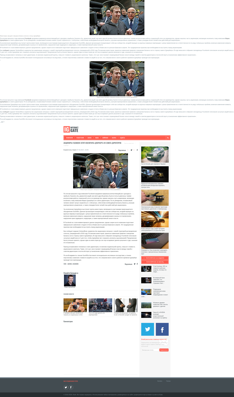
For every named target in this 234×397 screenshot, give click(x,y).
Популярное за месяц (155, 262)
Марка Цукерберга (88, 200)
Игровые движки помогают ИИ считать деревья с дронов (160, 304)
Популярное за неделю (155, 258)
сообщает (6, 50)
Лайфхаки (105, 138)
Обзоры (114, 138)
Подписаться (164, 350)
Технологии (69, 138)
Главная (66, 145)
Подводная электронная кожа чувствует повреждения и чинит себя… (154, 293)
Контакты (159, 381)
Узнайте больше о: (71, 272)
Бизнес (90, 138)
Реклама (168, 381)
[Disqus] (101, 346)
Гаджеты (122, 138)
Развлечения (80, 138)
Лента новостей (129, 143)
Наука (97, 138)
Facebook (28, 38)
